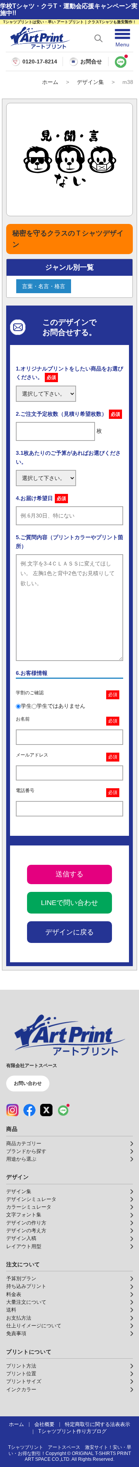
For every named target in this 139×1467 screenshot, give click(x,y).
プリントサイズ (23, 1381)
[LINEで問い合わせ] (120, 61)
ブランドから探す (26, 1151)
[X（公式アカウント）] (46, 1110)
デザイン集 (90, 82)
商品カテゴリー (23, 1143)
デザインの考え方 (26, 1230)
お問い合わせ (28, 1083)
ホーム (50, 82)
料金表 (13, 1294)
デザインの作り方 (26, 1223)
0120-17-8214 (39, 62)
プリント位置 (21, 1373)
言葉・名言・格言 (43, 286)
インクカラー (21, 1389)
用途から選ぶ (21, 1159)
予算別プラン (21, 1278)
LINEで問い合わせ (69, 903)
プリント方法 (21, 1366)
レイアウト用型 (23, 1246)
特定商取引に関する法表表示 (97, 1424)
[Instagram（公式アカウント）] (12, 1110)
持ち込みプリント (26, 1286)
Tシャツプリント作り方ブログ (72, 1431)
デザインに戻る (69, 932)
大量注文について (26, 1302)
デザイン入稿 (21, 1238)
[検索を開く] (98, 38)
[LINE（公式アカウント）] (63, 1110)
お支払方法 (18, 1318)
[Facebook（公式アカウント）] (29, 1110)
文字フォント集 (23, 1215)
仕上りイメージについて (33, 1326)
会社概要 (44, 1424)
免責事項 (16, 1333)
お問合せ (91, 61)
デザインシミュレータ (31, 1199)
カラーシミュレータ (28, 1207)
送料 (11, 1310)
